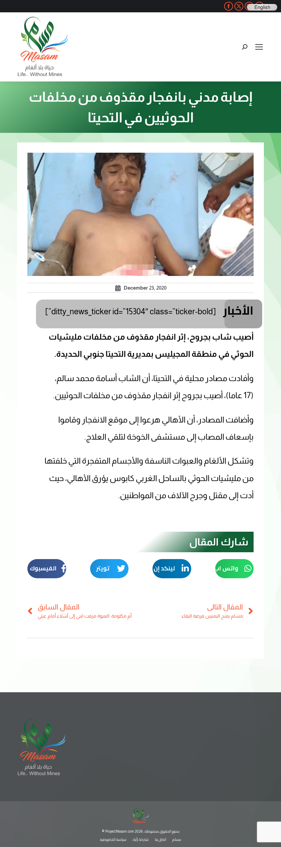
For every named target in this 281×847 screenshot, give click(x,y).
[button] (234, 568)
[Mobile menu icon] (259, 47)
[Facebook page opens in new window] (228, 6)
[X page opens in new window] (238, 6)
